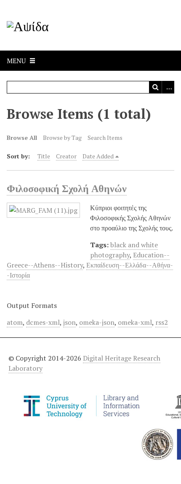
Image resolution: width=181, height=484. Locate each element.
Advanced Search (168, 87)
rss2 (161, 322)
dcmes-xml (43, 322)
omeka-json (96, 322)
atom (15, 322)
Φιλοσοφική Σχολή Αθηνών (67, 188)
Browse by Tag (62, 138)
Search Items (105, 138)
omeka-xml (135, 322)
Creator (66, 156)
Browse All (22, 138)
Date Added (98, 156)
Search (155, 87)
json (69, 322)
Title (43, 156)
